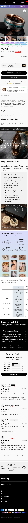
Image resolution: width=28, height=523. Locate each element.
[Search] (5, 3)
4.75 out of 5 (18, 357)
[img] (5, 389)
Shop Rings (5, 479)
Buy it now (14, 77)
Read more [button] (22, 399)
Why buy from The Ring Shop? (9, 119)
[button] (7, 363)
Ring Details (4, 111)
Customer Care (7, 484)
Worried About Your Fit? (8, 115)
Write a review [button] (14, 374)
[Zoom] (24, 10)
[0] (26, 2)
